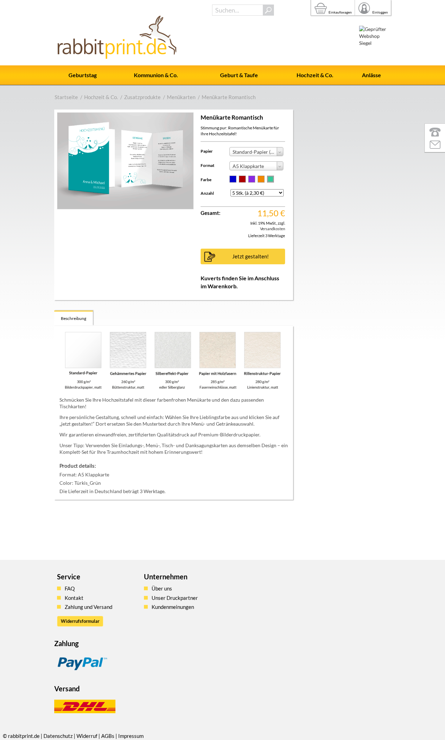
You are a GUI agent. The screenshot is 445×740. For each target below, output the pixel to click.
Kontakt (74, 598)
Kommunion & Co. (156, 75)
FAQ (70, 588)
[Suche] (268, 10)
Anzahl (207, 193)
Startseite (66, 97)
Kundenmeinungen (173, 607)
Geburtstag (82, 75)
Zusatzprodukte (142, 97)
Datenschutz (58, 736)
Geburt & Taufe (239, 75)
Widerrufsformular (80, 621)
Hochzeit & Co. (315, 75)
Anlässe (371, 75)
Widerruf (86, 736)
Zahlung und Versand (88, 607)
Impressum (131, 736)
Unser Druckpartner (175, 598)
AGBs (107, 736)
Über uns (162, 588)
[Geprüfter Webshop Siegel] (375, 42)
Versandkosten (272, 228)
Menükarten (181, 97)
